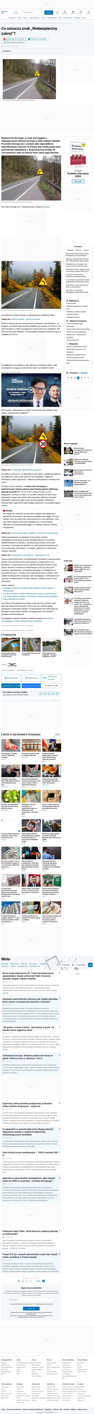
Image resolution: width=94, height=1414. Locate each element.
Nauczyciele (20, 1391)
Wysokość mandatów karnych (76, 355)
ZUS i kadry (4, 1369)
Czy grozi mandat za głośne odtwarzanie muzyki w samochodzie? (30, 594)
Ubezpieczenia (21, 1367)
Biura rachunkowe (68, 1360)
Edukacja (77, 18)
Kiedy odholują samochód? (14, 599)
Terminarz (73, 373)
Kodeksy (34, 1400)
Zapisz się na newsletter (52, 678)
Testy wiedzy (20, 1402)
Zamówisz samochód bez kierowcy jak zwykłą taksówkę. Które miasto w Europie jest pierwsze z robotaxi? (78, 260)
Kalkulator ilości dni (72, 317)
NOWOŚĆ (78, 171)
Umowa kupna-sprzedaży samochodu (74, 325)
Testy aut (24, 964)
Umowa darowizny (72, 340)
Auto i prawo (19, 23)
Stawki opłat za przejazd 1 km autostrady (76, 350)
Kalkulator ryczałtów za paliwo (76, 311)
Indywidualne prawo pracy (24, 1363)
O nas (3, 1409)
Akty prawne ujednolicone (39, 1398)
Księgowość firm (6, 1360)
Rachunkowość (5, 1365)
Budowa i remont (82, 1369)
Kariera (55, 1409)
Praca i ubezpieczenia (53, 1367)
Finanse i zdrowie (52, 1374)
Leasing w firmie (51, 1371)
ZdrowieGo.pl (81, 1387)
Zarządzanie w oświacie (23, 1395)
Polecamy (68, 560)
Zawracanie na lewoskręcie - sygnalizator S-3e (30, 555)
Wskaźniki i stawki (68, 1384)
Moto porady (15, 964)
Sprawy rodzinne (36, 1363)
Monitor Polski (36, 1389)
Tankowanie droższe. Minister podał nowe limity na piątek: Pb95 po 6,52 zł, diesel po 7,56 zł (77, 270)
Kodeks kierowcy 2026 (78, 175)
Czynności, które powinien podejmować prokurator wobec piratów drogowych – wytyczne (76, 275)
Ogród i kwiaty (81, 1371)
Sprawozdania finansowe (69, 1376)
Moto (60, 18)
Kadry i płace (5, 1395)
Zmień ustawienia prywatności (33, 1409)
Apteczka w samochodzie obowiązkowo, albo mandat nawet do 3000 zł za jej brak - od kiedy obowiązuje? (78, 291)
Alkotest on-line (35, 966)
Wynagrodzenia (21, 1365)
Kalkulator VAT (51, 1391)
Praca (33, 1371)
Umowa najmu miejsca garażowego (78, 329)
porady (31, 670)
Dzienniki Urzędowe (37, 1391)
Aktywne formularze (78, 321)
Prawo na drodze (30, 23)
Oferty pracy (81, 1400)
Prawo (43, 18)
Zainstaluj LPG (23, 966)
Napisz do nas (33, 678)
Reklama (73, 1409)
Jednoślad (4, 966)
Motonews (4, 964)
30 (88, 378)
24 (68, 378)
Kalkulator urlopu (72, 314)
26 (75, 378)
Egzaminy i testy (21, 1393)
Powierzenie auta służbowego (76, 332)
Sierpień (84, 373)
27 (78, 378)
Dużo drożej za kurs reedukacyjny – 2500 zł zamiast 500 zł (77, 286)
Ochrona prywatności (14, 1409)
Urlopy (18, 1369)
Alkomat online (71, 303)
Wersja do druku (12, 678)
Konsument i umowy (38, 1367)
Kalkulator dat (51, 1387)
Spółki (48, 1365)
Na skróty (80, 1384)
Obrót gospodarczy (6, 1367)
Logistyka (43, 964)
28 (81, 378)
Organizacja (4, 1387)
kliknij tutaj (41, 1317)
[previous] (19, 1281)
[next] (43, 1281)
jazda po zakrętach (8, 670)
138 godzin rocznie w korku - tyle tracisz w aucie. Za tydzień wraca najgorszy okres (76, 265)
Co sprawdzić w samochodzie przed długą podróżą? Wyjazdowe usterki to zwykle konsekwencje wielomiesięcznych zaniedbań (77, 281)
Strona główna (5, 23)
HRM (18, 1374)
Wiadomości (80, 1363)
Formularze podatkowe (84, 1395)
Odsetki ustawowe (67, 1395)
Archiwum (80, 1389)
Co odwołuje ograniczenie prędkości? (26, 470)
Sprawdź (78, 181)
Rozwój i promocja (6, 1393)
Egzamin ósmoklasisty (23, 1400)
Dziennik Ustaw (36, 1387)
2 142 (38, 1281)
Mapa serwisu (82, 1409)
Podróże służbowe (67, 1393)
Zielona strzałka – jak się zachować (25, 319)
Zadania (3, 1391)
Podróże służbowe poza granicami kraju (77, 362)
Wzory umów (81, 1393)
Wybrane (86, 250)
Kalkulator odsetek (52, 1393)
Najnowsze (78, 250)
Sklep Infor (35, 1374)
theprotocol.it (81, 1398)
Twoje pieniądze (52, 18)
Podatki (3, 1363)
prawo (47, 207)
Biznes (25, 18)
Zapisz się (31, 1308)
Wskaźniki (73, 344)
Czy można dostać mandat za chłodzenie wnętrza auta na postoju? (30, 596)
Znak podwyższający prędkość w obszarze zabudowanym (34, 533)
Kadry (19, 18)
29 (85, 378)
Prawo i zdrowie (36, 1376)
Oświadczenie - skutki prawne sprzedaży (76, 336)
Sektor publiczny (34, 18)
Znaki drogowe (41, 23)
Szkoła (18, 1389)
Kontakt (66, 1409)
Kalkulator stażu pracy (53, 1395)
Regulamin (48, 1409)
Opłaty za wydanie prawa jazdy (76, 346)
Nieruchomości (68, 18)
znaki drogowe (21, 670)
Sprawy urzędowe (37, 1369)
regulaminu (31, 1304)
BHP (18, 1371)
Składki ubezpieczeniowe (69, 1391)
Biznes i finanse (51, 1363)
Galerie (13, 966)
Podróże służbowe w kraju (75, 357)
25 (71, 378)
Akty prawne (36, 1384)
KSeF (83, 18)
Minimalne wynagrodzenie (69, 1389)
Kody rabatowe (81, 1391)
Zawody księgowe (6, 1371)
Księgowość (12, 18)
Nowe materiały (70, 443)
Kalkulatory (74, 300)
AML (63, 1378)
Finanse (79, 1367)
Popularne (70, 250)
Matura (19, 1398)
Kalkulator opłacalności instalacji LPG (77, 307)
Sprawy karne (36, 1365)
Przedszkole (20, 1387)
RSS (61, 1409)
